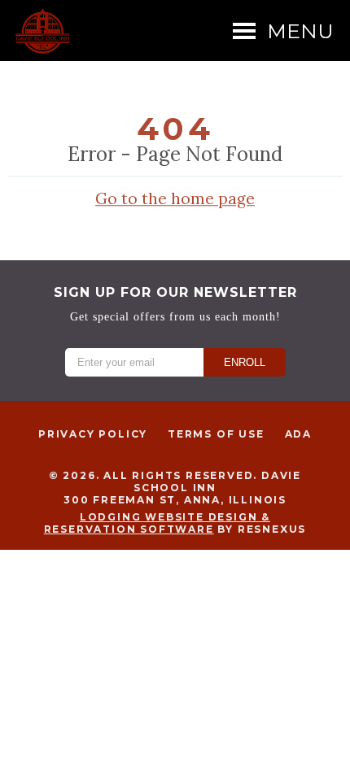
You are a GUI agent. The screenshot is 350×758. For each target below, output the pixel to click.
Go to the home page (175, 198)
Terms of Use (216, 434)
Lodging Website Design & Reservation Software (157, 523)
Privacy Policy (92, 434)
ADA (298, 434)
